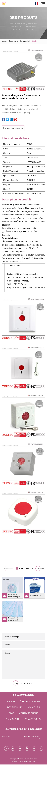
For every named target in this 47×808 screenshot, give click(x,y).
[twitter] (20, 748)
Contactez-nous (28, 713)
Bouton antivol (25, 41)
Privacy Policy (33, 719)
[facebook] (6, 748)
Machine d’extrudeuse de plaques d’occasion (11, 737)
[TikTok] (41, 748)
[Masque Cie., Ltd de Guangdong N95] (4, 3)
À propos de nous (30, 701)
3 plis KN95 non (35, 596)
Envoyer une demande (13, 128)
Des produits (13, 41)
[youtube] (27, 748)
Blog (11, 713)
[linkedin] (13, 748)
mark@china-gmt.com (27, 761)
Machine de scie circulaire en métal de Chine (33, 737)
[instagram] (34, 748)
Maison (4, 41)
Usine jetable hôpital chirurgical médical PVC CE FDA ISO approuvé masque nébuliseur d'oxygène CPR (14, 596)
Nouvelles (34, 707)
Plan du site (13, 719)
